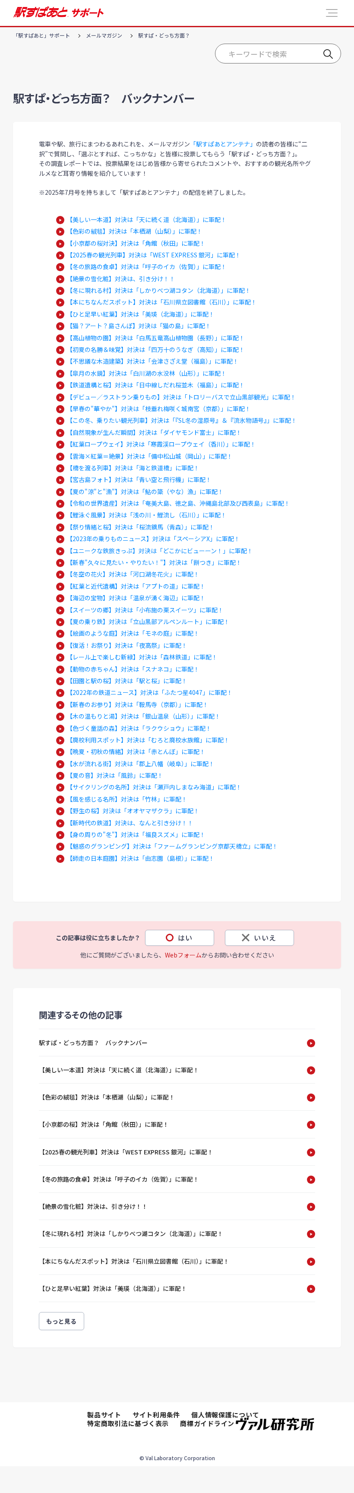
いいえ (265, 937)
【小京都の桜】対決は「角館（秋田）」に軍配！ (104, 1124)
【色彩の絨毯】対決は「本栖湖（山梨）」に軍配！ (134, 231)
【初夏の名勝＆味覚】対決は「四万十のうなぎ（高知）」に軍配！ (155, 349)
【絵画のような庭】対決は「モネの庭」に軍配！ (132, 633)
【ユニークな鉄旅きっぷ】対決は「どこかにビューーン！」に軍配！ (159, 550)
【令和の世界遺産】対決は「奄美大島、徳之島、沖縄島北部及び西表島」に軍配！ (178, 503)
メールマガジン (104, 35)
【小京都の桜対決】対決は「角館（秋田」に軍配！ (135, 243)
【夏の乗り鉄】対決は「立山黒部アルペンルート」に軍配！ (148, 621)
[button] (331, 13)
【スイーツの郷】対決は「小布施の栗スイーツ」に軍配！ (145, 609)
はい (185, 937)
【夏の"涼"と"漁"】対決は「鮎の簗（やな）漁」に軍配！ (145, 491)
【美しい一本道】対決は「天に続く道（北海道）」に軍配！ (146, 219)
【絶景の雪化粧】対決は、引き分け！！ (120, 278)
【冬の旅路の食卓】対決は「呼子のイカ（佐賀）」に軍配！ (146, 266)
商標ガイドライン (207, 1423)
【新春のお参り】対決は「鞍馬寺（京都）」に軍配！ (137, 704)
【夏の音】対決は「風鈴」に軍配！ (114, 775)
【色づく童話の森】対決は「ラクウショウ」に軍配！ (139, 728)
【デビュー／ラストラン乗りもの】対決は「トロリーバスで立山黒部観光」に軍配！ (181, 397)
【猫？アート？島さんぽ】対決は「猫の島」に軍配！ (138, 325)
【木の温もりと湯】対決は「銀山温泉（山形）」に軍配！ (143, 716)
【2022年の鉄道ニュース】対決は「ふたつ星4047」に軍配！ (149, 692)
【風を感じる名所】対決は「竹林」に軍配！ (126, 799)
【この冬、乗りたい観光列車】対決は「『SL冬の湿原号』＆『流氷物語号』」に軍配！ (181, 420)
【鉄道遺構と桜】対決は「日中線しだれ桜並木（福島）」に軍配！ (155, 384)
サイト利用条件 (156, 1414)
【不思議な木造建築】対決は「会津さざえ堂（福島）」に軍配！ (152, 361)
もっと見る (61, 1321)
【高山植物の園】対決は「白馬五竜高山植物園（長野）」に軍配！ (155, 337)
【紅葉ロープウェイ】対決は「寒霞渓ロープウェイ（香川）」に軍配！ (161, 444)
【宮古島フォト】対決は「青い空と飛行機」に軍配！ (139, 479)
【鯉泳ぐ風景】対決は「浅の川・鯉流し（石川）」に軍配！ (146, 514)
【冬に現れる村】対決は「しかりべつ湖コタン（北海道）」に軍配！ (158, 290)
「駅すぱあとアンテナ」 (223, 143)
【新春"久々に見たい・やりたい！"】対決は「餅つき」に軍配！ (154, 562)
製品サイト (104, 1414)
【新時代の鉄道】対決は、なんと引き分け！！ (129, 822)
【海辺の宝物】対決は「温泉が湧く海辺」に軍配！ (135, 597)
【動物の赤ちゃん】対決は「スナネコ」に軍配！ (132, 669)
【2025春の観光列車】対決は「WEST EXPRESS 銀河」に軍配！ (153, 254)
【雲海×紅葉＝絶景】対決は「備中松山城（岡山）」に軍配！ (149, 456)
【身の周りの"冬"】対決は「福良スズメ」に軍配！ (135, 834)
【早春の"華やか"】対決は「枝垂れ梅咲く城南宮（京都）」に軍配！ (158, 408)
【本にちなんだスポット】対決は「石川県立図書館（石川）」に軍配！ (161, 302)
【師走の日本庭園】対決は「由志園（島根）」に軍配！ (140, 858)
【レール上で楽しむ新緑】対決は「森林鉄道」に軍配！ (142, 657)
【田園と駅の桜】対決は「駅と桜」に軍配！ (126, 680)
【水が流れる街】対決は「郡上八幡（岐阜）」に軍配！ (140, 763)
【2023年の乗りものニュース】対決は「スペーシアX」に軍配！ (153, 538)
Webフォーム (183, 955)
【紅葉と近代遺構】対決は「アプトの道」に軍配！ (135, 586)
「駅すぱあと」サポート (41, 35)
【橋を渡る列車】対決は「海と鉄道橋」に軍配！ (132, 467)
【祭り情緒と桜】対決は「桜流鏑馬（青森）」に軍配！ (140, 527)
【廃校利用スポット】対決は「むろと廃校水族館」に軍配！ (148, 739)
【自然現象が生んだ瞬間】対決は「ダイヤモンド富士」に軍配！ (154, 432)
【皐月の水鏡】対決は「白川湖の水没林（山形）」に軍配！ (146, 373)
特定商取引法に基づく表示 (128, 1423)
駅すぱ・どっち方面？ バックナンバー (93, 1042)
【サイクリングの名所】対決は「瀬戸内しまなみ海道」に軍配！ (154, 787)
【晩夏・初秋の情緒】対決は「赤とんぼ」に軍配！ (135, 751)
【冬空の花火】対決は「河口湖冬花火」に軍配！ (132, 574)
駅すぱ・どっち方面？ (164, 35)
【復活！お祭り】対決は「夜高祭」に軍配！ (126, 645)
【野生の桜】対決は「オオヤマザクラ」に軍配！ (132, 810)
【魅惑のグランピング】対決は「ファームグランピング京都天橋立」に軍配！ (172, 846)
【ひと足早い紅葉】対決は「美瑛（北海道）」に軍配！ (140, 314)
